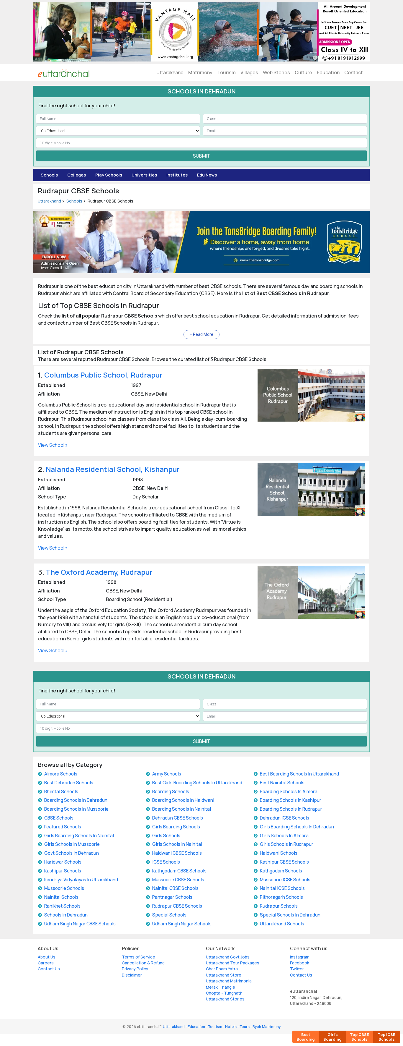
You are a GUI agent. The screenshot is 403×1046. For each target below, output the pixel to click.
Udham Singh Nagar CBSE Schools (80, 924)
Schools (49, 175)
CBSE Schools (58, 818)
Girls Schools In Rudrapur (286, 844)
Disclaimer (132, 975)
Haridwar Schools (62, 862)
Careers (46, 963)
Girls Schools (166, 836)
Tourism (226, 72)
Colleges (76, 175)
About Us (46, 957)
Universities (144, 175)
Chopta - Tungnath (224, 993)
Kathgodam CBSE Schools (179, 871)
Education (328, 72)
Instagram (299, 957)
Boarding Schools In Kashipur (290, 800)
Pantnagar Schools (172, 897)
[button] (201, 334)
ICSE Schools (166, 862)
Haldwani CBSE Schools (177, 853)
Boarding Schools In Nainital (181, 809)
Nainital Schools (61, 897)
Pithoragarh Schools (281, 897)
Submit (201, 156)
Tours (245, 1026)
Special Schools (169, 915)
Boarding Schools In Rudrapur (291, 809)
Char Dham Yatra (222, 968)
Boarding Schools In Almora (288, 791)
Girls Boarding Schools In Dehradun (297, 827)
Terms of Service (138, 957)
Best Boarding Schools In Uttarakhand (299, 774)
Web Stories (276, 72)
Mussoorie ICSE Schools (285, 880)
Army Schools (166, 774)
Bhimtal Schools (61, 791)
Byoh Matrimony (267, 1026)
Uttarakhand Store (223, 975)
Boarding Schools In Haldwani (183, 800)
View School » (53, 445)
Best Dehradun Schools (68, 783)
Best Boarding (305, 1037)
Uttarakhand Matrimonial (229, 981)
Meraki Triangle (220, 987)
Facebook (299, 963)
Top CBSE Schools (359, 1037)
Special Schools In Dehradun (290, 915)
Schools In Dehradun (66, 915)
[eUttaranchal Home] (63, 72)
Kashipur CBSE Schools (284, 862)
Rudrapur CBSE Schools (177, 906)
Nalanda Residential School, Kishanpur (113, 469)
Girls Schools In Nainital (177, 844)
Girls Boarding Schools (176, 827)
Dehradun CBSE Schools (177, 818)
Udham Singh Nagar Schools (182, 924)
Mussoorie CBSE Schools (178, 880)
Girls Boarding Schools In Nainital (79, 836)
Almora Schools (60, 774)
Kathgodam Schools (281, 871)
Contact (353, 72)
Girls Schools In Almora (284, 836)
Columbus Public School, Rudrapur (103, 375)
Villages (249, 72)
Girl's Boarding (332, 1037)
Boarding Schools (170, 791)
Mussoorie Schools (64, 888)
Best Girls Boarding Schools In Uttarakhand (197, 783)
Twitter (297, 968)
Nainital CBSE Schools (175, 888)
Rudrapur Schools (279, 906)
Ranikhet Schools (62, 906)
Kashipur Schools (62, 871)
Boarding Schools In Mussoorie (76, 809)
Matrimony (200, 72)
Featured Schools (62, 827)
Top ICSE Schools (386, 1037)
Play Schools (108, 175)
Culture (303, 72)
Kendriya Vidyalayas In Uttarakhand (81, 880)
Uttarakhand (170, 72)
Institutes (177, 175)
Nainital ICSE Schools (282, 888)
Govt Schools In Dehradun (71, 853)
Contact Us (49, 968)
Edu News (207, 175)
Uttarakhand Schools (282, 924)
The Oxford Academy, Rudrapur (99, 572)
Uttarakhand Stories (225, 999)
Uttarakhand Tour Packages (232, 963)
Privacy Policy (135, 968)
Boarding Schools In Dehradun (75, 800)
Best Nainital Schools (282, 783)
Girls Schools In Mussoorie (72, 844)
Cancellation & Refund (143, 963)
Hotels (231, 1026)
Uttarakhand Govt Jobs (228, 957)
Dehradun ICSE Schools (284, 818)
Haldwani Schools (278, 853)
